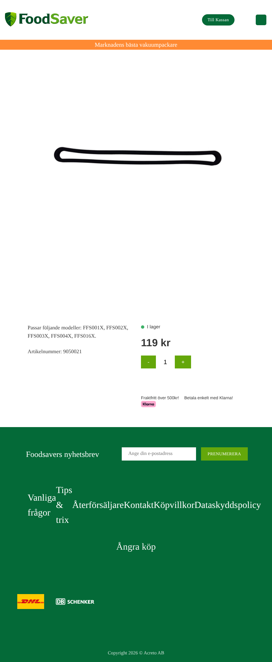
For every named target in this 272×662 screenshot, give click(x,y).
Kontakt (139, 505)
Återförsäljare (98, 505)
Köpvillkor (174, 505)
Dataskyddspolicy (227, 505)
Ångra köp (136, 547)
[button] (245, 20)
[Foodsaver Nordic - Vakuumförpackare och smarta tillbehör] (46, 20)
